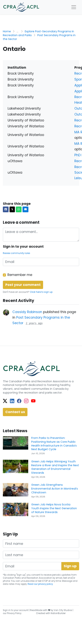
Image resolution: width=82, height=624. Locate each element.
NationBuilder (58, 613)
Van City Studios (63, 610)
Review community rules (16, 253)
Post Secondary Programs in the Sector (39, 37)
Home (7, 31)
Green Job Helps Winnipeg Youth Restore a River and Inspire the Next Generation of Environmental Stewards (55, 467)
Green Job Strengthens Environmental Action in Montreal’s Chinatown (54, 488)
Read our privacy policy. (40, 584)
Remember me (19, 275)
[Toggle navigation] (73, 7)
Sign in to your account (15, 610)
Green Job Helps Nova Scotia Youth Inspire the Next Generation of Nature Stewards (54, 508)
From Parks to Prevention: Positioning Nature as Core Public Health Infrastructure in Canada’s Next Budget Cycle (54, 443)
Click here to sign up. (41, 292)
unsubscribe (28, 581)
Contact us (15, 412)
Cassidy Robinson (27, 312)
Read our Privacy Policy (19, 612)
